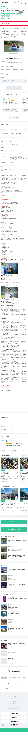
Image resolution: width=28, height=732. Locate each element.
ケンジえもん (8, 98)
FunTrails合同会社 (10, 439)
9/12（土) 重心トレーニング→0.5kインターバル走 (17, 599)
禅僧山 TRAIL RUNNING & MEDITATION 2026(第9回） (17, 577)
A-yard (8, 200)
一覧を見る (24, 455)
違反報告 (25, 516)
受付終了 (23, 730)
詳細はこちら (12, 165)
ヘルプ (14, 694)
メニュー (25, 3)
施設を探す (7, 688)
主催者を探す (20, 683)
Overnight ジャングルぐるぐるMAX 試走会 (16, 584)
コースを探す (20, 688)
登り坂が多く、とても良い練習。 (9, 102)
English (15, 2)
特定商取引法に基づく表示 (14, 708)
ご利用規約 (14, 701)
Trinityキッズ (10, 621)
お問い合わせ (14, 696)
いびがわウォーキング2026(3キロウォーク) (16, 569)
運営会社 (14, 706)
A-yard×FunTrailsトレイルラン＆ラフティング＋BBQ (17, 541)
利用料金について (14, 698)
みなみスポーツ (11, 658)
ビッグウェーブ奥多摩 (12, 650)
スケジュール (9, 730)
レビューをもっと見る (14, 117)
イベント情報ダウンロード (14, 529)
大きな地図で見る (23, 409)
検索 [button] (18, 3)
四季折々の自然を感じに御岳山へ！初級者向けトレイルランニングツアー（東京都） (17, 548)
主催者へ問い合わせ (14, 521)
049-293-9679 (6, 386)
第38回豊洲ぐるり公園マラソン (14, 613)
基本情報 (3, 730)
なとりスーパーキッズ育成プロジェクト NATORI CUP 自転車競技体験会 (17, 607)
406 (20, 443)
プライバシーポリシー (14, 703)
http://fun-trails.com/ (12, 440)
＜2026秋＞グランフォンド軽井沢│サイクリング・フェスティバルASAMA (17, 629)
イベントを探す (7, 683)
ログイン (22, 3)
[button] (10, 53)
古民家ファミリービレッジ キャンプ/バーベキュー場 (17, 644)
